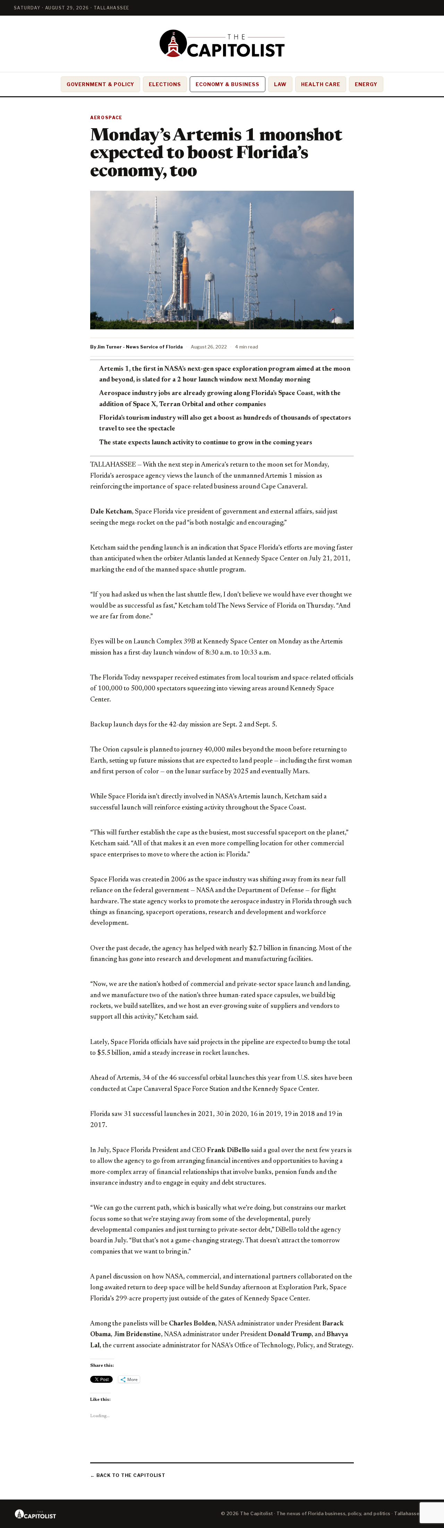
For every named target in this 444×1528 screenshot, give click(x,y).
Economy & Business (228, 84)
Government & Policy (100, 84)
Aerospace (106, 117)
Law (280, 84)
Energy (366, 84)
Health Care (320, 84)
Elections (165, 84)
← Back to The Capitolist (127, 1475)
